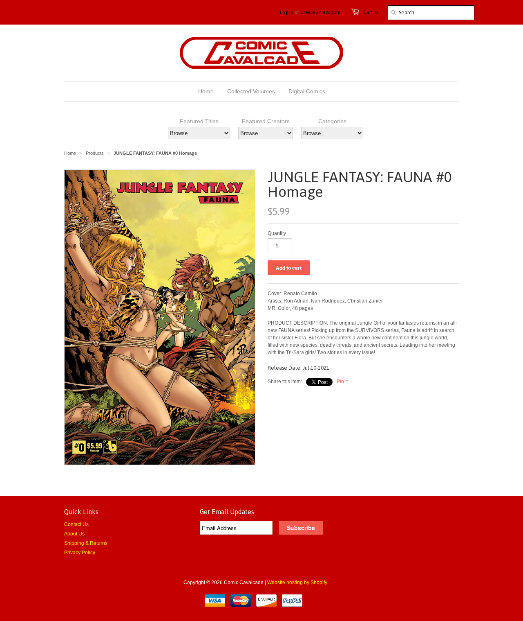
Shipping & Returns (85, 543)
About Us (74, 534)
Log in (286, 12)
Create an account (320, 12)
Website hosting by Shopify (297, 582)
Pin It (342, 381)
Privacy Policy (79, 553)
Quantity (277, 233)
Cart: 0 (370, 12)
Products (95, 153)
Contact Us (76, 524)
